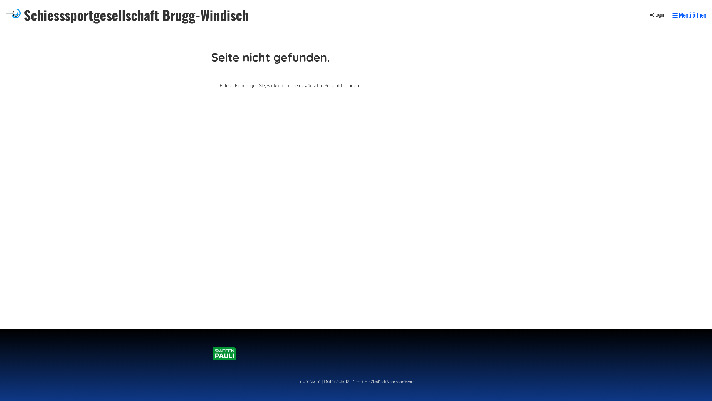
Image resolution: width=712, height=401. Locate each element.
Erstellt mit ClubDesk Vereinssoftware (383, 381)
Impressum (309, 381)
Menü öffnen (692, 15)
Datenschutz (336, 381)
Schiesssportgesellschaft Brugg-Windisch (136, 15)
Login (659, 14)
